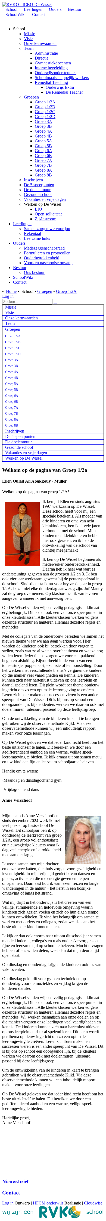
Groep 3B (43, 126)
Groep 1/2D (45, 116)
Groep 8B (43, 175)
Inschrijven (33, 180)
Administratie (46, 53)
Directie (41, 58)
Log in (8, 296)
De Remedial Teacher (64, 92)
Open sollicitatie (49, 214)
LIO (38, 209)
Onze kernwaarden (40, 43)
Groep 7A (43, 160)
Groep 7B (43, 165)
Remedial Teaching (51, 82)
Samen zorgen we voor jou (47, 228)
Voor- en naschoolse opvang (48, 262)
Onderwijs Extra (60, 87)
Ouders (19, 243)
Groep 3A (43, 121)
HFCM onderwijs (48, 1203)
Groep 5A (43, 141)
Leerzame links (37, 238)
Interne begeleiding (51, 68)
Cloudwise (93, 1203)
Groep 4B (43, 136)
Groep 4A (43, 131)
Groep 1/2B (45, 106)
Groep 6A (43, 150)
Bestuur (19, 267)
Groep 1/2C (45, 111)
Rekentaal (32, 233)
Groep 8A (43, 170)
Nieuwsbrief (15, 1181)
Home (11, 291)
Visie (28, 38)
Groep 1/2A (45, 102)
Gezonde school (38, 194)
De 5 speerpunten (39, 184)
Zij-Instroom (45, 219)
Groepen (31, 97)
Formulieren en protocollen (47, 253)
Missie (29, 33)
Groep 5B (43, 145)
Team (28, 48)
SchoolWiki (23, 277)
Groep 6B (43, 155)
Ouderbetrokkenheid (41, 258)
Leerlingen (22, 223)
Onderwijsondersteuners (55, 72)
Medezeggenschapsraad (44, 248)
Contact (19, 282)
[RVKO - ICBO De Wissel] (27, 4)
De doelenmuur (37, 189)
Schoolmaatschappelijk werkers (62, 77)
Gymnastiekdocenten (53, 63)
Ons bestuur (34, 272)
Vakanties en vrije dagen (45, 199)
